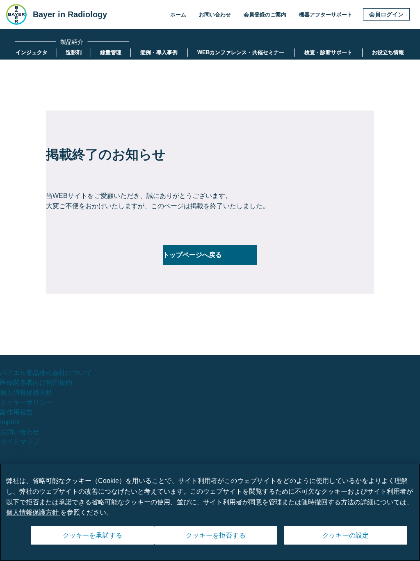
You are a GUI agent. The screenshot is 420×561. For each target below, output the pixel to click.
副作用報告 (16, 412)
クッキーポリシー (26, 402)
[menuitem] (31, 52)
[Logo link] (16, 14)
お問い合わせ (215, 14)
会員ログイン (386, 14)
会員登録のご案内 (265, 14)
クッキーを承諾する (92, 535)
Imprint (10, 421)
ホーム (178, 14)
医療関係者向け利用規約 (36, 382)
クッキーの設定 (345, 535)
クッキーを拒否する (215, 535)
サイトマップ (19, 441)
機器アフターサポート (325, 14)
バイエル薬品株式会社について (46, 372)
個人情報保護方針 (26, 392)
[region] (210, 512)
